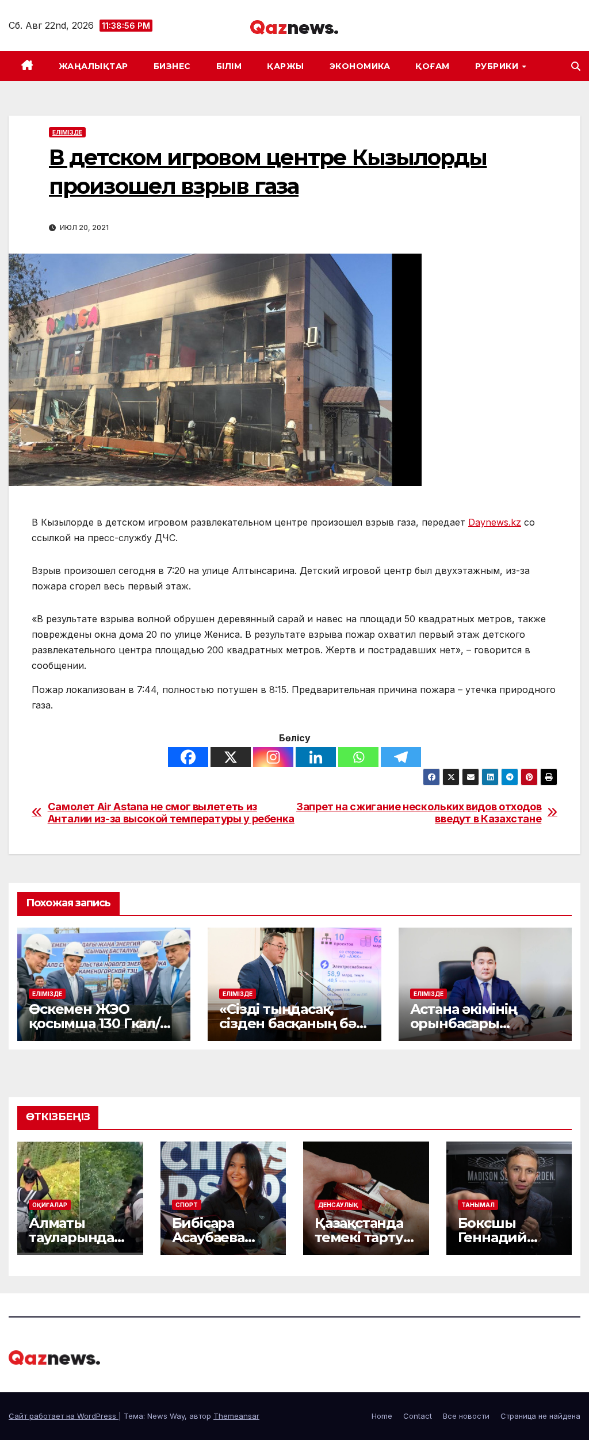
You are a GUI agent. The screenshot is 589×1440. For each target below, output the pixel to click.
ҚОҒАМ (432, 66)
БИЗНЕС (172, 66)
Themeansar (236, 1415)
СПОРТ (186, 1204)
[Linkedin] (316, 757)
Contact (417, 1415)
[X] (231, 757)
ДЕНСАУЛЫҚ (338, 1204)
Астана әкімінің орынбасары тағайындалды (463, 1023)
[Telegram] (401, 757)
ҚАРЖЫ (285, 66)
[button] (575, 66)
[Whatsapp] (358, 757)
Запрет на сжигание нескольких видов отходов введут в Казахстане (418, 813)
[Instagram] (273, 757)
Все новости (466, 1415)
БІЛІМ (229, 66)
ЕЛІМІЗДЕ (67, 132)
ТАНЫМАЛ (478, 1204)
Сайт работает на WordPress (63, 1415)
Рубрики (498, 66)
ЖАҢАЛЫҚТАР (93, 66)
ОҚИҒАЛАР (49, 1204)
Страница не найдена (540, 1415)
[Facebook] (188, 757)
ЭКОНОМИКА (360, 66)
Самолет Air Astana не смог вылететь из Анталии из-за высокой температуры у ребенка (171, 813)
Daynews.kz (494, 522)
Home (382, 1415)
